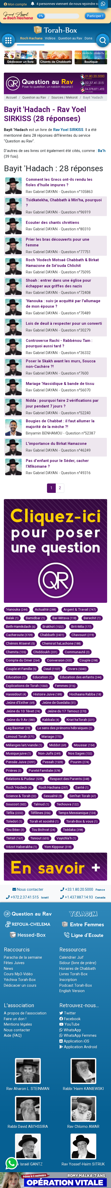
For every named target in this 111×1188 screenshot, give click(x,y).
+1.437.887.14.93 (79, 897)
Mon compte (17, 4)
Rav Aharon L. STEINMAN (27, 1089)
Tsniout (39, 838)
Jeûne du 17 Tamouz (66, 711)
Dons (88, 38)
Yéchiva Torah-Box (20, 980)
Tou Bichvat (43, 829)
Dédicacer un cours (20, 985)
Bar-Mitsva (64, 618)
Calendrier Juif (71, 957)
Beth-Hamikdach (20, 626)
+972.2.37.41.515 (25, 897)
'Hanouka (17, 609)
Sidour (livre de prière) (77, 963)
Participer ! (95, 16)
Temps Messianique (77, 813)
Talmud (41, 804)
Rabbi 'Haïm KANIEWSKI (83, 1089)
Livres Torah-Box (73, 974)
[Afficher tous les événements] (32, 4)
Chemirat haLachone (61, 643)
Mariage (51, 736)
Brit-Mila (81, 626)
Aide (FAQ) (13, 1035)
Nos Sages (80, 753)
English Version (72, 991)
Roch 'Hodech (18, 787)
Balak (12, 618)
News (8, 968)
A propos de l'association (25, 1013)
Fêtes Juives (14, 963)
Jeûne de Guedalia (59, 702)
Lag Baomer (18, 728)
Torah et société (44, 821)
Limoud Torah (20, 736)
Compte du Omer (23, 660)
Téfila (14, 813)
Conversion (59, 660)
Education (16, 677)
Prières (13, 770)
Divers (77, 669)
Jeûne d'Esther (20, 702)
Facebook (72, 1019)
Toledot (14, 821)
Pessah (53, 762)
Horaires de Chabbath (77, 968)
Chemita (16, 652)
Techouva (68, 804)
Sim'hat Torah (82, 796)
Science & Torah (21, 796)
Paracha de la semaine (23, 957)
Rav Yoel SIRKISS (68, 130)
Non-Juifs (49, 753)
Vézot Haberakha (21, 847)
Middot (57, 745)
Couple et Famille (21, 669)
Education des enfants (80, 677)
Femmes (65, 685)
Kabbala (50, 719)
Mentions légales (18, 1024)
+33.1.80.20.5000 (79, 889)
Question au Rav (70, 38)
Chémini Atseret (20, 643)
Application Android (80, 1047)
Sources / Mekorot (64, 97)
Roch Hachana (31, 38)
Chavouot (83, 635)
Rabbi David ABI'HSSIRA (28, 1126)
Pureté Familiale (44, 770)
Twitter (69, 1013)
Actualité (45, 609)
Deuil (52, 669)
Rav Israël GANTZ (28, 1164)
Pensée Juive (20, 762)
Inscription (68, 980)
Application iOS (76, 1041)
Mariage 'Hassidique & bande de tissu (60, 384)
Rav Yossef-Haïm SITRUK (83, 1164)
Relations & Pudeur (24, 779)
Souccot (16, 804)
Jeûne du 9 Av (20, 719)
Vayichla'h (66, 838)
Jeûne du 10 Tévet (23, 711)
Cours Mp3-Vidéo (18, 974)
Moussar (84, 745)
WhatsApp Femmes (80, 1035)
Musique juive (18, 753)
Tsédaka (73, 829)
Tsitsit (14, 838)
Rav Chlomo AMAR (83, 1126)
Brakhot (53, 626)
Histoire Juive (47, 694)
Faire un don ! (15, 1019)
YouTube (72, 1024)
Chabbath (52, 635)
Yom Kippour (58, 847)
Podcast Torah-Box (75, 985)
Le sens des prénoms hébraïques (64, 728)
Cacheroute (19, 635)
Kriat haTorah (80, 719)
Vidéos (50, 38)
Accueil (11, 97)
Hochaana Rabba (85, 694)
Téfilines (40, 813)
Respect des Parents (69, 779)
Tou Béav (15, 829)
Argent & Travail (80, 609)
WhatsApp (72, 1030)
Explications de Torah (27, 685)
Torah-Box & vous (82, 821)
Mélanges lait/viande (24, 745)
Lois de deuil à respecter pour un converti (64, 323)
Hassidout (16, 694)
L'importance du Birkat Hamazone (56, 443)
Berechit (92, 618)
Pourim (79, 762)
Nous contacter (30, 889)
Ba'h (102, 151)
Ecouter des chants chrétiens (52, 222)
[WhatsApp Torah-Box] (103, 4)
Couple (89, 660)
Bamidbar (35, 618)
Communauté (77, 652)
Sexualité (53, 796)
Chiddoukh (45, 652)
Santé (82, 787)
